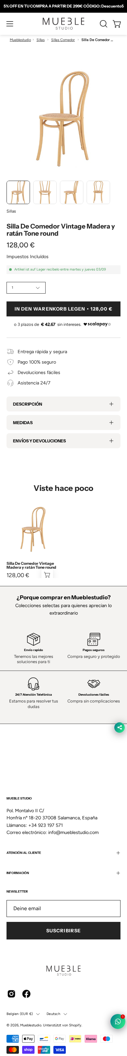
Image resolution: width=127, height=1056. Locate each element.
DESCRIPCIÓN (27, 404)
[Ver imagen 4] (98, 192)
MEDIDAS (23, 422)
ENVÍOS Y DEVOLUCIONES (39, 440)
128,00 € (18, 575)
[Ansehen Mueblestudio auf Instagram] (11, 994)
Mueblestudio (20, 40)
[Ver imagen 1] (18, 192)
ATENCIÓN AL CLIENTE (24, 853)
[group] (63, 6)
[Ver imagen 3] (71, 192)
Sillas (40, 40)
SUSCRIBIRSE (63, 931)
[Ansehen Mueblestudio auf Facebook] (26, 994)
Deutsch (53, 1014)
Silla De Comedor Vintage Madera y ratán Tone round (31, 565)
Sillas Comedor (63, 40)
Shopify (75, 1025)
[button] (102, 23)
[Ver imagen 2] (45, 192)
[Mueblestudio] (63, 23)
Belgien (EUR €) (20, 1014)
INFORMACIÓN (18, 873)
